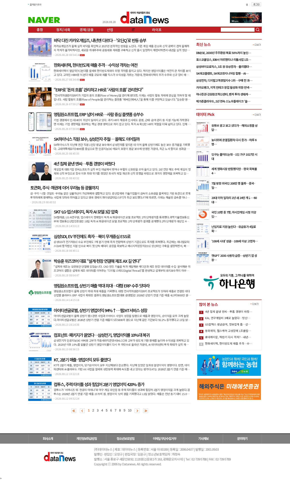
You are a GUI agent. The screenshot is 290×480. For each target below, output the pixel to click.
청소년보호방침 (125, 438)
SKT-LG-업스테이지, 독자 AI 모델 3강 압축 (86, 211)
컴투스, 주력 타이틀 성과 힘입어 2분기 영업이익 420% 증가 (99, 384)
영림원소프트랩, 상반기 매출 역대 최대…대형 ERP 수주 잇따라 (101, 285)
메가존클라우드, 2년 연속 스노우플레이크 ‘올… (223, 101)
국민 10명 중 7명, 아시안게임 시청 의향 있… (233, 214)
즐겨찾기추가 (35, 4)
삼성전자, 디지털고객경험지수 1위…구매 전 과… (224, 80)
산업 (110, 29)
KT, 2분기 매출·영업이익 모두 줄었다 (82, 359)
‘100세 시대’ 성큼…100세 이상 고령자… (234, 241)
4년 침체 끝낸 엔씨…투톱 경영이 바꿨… (228, 312)
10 (129, 410)
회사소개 (48, 438)
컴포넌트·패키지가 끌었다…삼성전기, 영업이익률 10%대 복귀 (101, 335)
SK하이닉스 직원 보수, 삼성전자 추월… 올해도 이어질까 (96, 139)
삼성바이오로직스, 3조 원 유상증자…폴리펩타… (224, 66)
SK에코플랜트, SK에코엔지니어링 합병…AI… (222, 73)
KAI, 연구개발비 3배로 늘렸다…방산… (227, 318)
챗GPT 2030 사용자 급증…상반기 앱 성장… (234, 257)
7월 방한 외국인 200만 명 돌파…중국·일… (233, 185)
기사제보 (203, 438)
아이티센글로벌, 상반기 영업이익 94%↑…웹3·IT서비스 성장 (100, 310)
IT (133, 29)
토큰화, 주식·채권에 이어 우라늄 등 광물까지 (64, 187)
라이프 (157, 29)
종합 (40, 29)
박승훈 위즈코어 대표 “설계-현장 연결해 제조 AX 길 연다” (97, 261)
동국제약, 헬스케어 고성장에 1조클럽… (228, 331)
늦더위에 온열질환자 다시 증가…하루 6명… (233, 142)
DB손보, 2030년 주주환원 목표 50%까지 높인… (223, 53)
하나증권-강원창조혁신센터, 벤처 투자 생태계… (223, 94)
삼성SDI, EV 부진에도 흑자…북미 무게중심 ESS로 (92, 236)
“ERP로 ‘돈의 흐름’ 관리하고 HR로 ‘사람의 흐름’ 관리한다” (98, 89)
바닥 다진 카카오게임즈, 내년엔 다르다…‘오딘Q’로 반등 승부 (100, 40)
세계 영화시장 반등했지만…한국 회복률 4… (234, 171)
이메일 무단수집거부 (164, 438)
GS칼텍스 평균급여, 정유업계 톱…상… (228, 324)
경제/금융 (87, 29)
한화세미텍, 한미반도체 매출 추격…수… (228, 343)
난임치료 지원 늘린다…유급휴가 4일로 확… (233, 228)
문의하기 (242, 438)
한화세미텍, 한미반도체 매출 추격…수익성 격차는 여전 (95, 65)
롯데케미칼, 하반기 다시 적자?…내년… (228, 337)
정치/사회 (63, 29)
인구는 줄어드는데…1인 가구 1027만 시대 (234, 156)
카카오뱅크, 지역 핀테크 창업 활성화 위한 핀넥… (224, 87)
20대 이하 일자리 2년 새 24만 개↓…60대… (234, 200)
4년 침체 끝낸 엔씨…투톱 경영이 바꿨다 (84, 163)
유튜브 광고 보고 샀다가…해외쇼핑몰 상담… (234, 127)
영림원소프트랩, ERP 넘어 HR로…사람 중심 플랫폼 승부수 (98, 114)
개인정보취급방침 (86, 438)
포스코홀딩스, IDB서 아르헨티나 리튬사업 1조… (223, 59)
